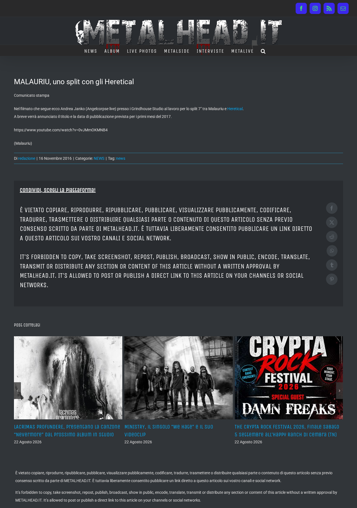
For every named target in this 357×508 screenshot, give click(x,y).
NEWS (99, 158)
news (120, 158)
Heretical (235, 109)
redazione (26, 158)
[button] (263, 50)
